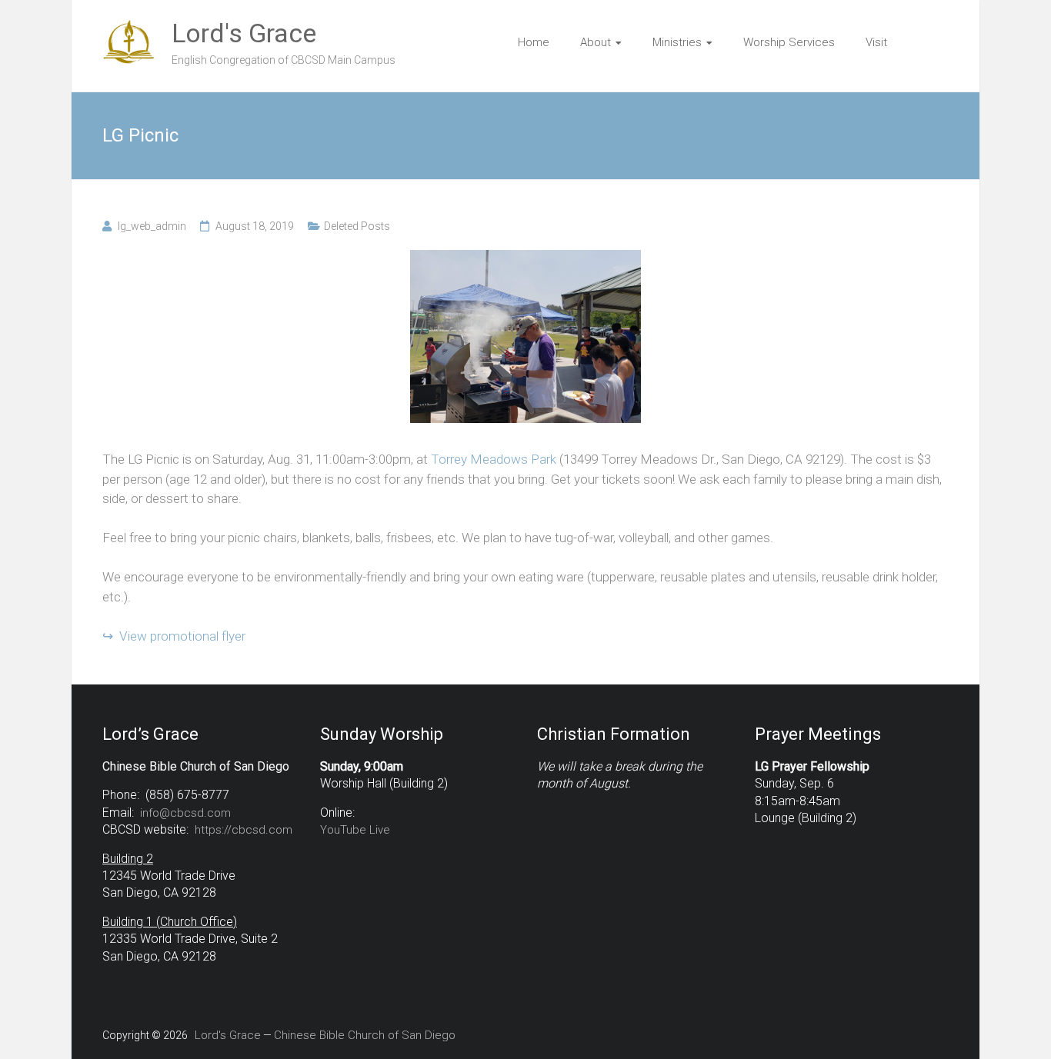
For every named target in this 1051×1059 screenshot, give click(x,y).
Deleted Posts (357, 226)
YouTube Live (355, 830)
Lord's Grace (244, 33)
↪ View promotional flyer (173, 636)
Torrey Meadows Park (493, 459)
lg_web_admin (152, 226)
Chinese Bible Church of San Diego (364, 1035)
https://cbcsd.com (243, 830)
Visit (876, 42)
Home (533, 42)
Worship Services (789, 42)
